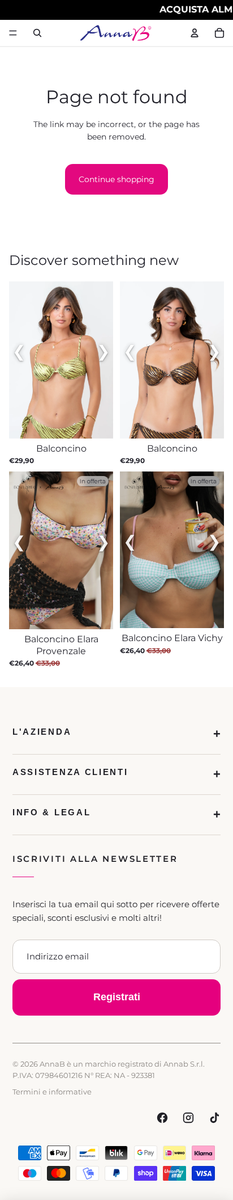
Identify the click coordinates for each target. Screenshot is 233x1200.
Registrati (116, 997)
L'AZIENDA (41, 731)
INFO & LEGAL (51, 812)
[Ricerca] (37, 32)
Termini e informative (52, 1091)
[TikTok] (214, 1117)
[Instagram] (188, 1117)
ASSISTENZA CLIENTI (70, 772)
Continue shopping (116, 179)
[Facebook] (162, 1117)
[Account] (194, 32)
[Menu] (13, 33)
